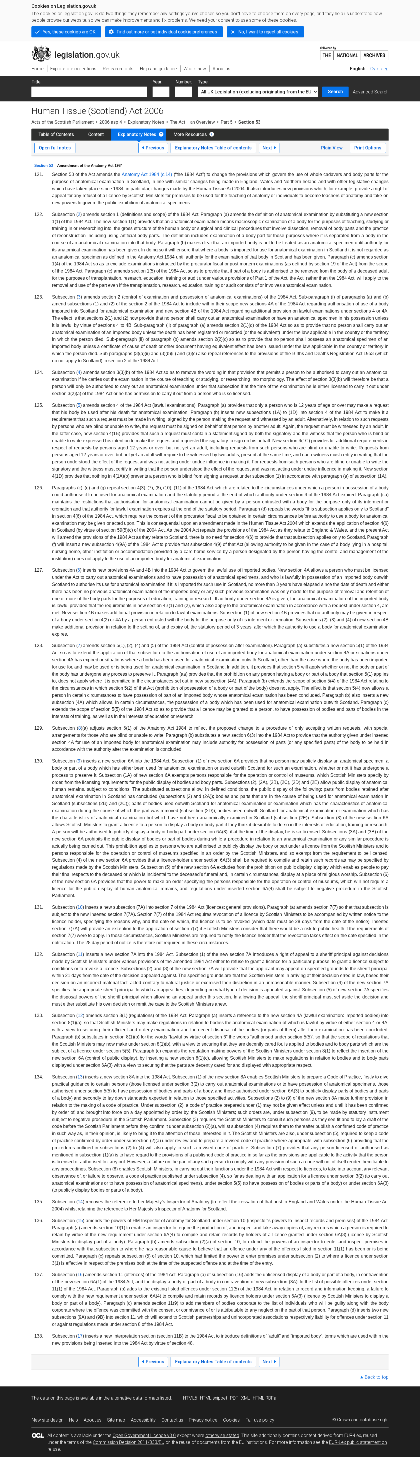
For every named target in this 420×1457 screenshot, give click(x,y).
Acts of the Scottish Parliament (62, 122)
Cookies (231, 1420)
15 (80, 1220)
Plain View (332, 148)
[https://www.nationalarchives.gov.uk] (354, 51)
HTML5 (190, 1398)
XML (245, 1398)
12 (80, 1015)
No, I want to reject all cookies (268, 32)
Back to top (377, 1377)
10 (80, 907)
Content (96, 134)
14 (80, 1201)
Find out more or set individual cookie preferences (167, 32)
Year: (157, 82)
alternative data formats (135, 1398)
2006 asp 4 (110, 122)
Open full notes (55, 148)
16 (80, 1274)
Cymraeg (379, 68)
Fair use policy (259, 1420)
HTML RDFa (264, 1398)
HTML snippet (213, 1398)
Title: (36, 82)
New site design (47, 1420)
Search (335, 91)
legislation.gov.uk (79, 47)
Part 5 (227, 122)
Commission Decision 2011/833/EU (128, 1442)
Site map (116, 1420)
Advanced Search (371, 92)
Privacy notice (203, 1420)
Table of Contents (56, 134)
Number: (183, 82)
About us (92, 1420)
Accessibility (143, 1420)
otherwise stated (222, 1435)
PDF (234, 1398)
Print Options (367, 148)
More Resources (190, 134)
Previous (155, 148)
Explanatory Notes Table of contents (213, 148)
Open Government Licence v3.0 (144, 1435)
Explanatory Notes (146, 122)
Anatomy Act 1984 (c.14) (147, 174)
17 (80, 1336)
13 (80, 1076)
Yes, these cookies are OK (69, 32)
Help (73, 1420)
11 (80, 954)
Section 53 (43, 165)
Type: (203, 82)
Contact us (172, 1420)
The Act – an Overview (192, 122)
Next (267, 148)
